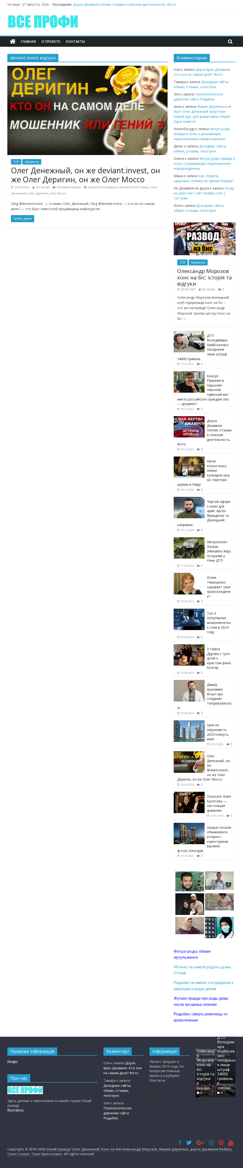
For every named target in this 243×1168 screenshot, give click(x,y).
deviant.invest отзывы (133, 187)
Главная (28, 41)
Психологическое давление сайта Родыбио (117, 1113)
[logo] (25, 1088)
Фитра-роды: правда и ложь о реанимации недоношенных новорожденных (202, 134)
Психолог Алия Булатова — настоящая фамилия (219, 803)
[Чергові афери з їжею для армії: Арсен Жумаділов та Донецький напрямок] (189, 499)
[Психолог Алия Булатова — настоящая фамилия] (189, 794)
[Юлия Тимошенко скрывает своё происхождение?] (189, 575)
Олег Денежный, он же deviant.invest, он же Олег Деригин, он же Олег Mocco (85, 174)
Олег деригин (38, 193)
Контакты (75, 41)
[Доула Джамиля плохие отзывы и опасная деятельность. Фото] (189, 418)
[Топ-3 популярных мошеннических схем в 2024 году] (189, 611)
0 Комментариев (68, 187)
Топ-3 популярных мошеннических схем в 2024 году (219, 622)
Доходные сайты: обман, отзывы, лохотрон (117, 1090)
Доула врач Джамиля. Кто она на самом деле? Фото (122, 1068)
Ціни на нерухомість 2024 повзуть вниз (218, 732)
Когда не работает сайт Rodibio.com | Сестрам (204, 193)
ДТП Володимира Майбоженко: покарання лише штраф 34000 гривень (226, 1058)
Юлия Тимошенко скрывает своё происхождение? (219, 586)
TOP (16, 162)
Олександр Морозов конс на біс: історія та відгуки (204, 277)
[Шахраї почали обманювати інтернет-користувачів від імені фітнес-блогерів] (189, 825)
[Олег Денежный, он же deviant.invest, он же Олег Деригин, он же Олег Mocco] (87, 68)
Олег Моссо (58, 193)
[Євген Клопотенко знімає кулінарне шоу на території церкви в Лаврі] (189, 459)
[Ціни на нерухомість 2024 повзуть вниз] (189, 723)
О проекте (51, 41)
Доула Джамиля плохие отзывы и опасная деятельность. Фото (124, 4)
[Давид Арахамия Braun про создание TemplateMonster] (189, 682)
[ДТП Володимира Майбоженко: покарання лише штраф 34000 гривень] (189, 333)
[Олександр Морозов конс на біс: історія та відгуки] (205, 225)
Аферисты (32, 162)
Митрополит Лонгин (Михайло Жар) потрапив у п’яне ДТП (219, 551)
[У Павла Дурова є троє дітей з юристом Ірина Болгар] (189, 647)
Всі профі (43, 187)
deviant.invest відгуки (102, 187)
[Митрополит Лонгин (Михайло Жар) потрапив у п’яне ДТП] (189, 539)
